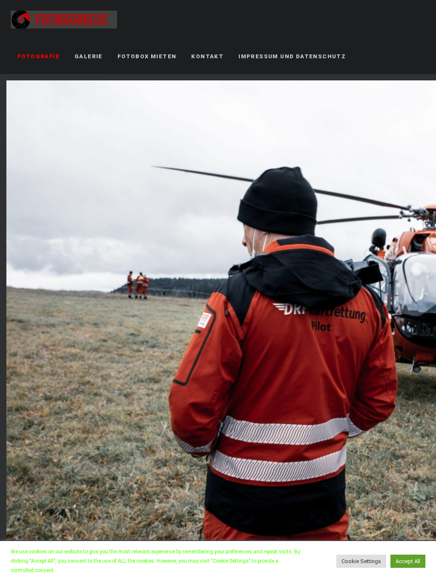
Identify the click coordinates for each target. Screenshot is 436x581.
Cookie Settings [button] (361, 561)
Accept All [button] (408, 561)
